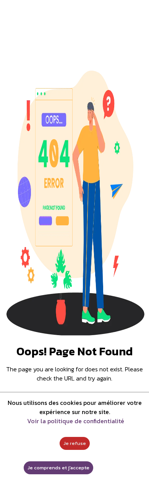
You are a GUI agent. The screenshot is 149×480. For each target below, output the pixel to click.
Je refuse (74, 443)
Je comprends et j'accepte (58, 467)
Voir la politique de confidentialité (75, 420)
